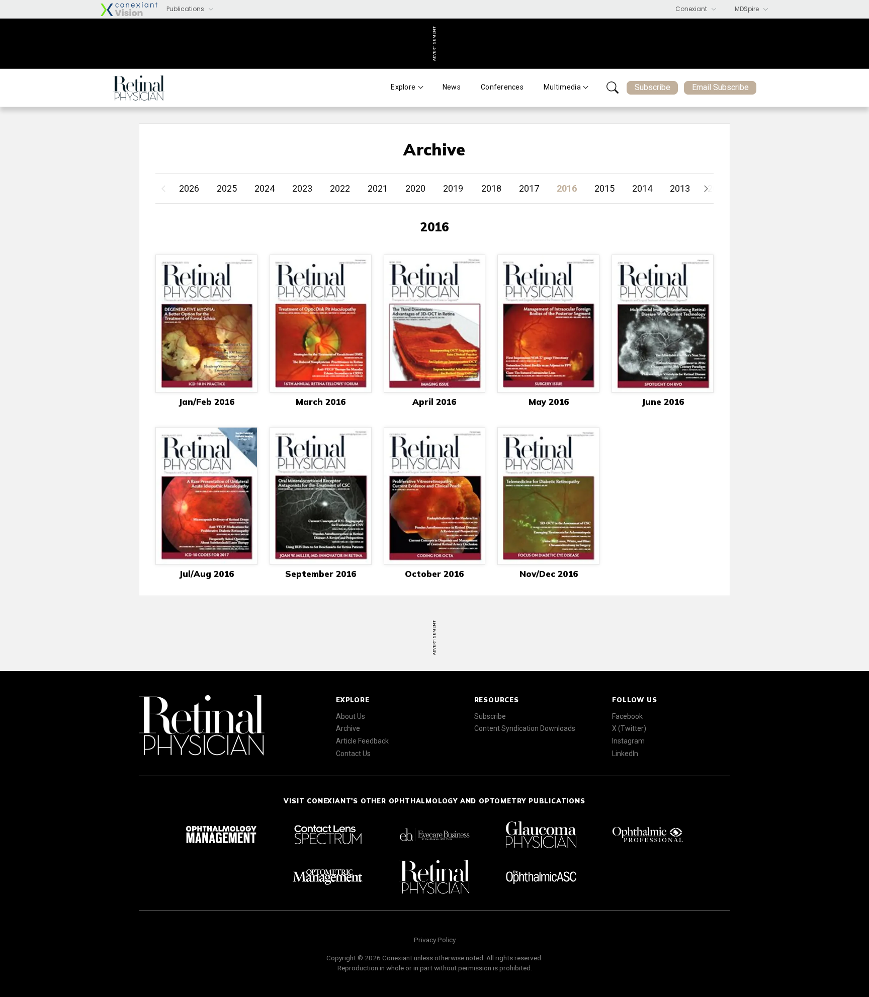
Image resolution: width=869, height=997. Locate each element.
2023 (302, 188)
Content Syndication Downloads (524, 728)
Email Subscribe (720, 87)
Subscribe (652, 87)
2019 (453, 188)
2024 (264, 188)
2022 (340, 188)
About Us (350, 716)
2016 (567, 188)
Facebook (627, 716)
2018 (491, 188)
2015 (604, 188)
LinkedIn (625, 754)
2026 (189, 188)
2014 (642, 188)
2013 (680, 188)
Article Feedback (362, 741)
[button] (703, 189)
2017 (529, 188)
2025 (227, 188)
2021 (378, 188)
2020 (415, 188)
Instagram (628, 741)
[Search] (612, 87)
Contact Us (353, 754)
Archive (348, 728)
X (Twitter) (629, 728)
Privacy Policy (435, 940)
